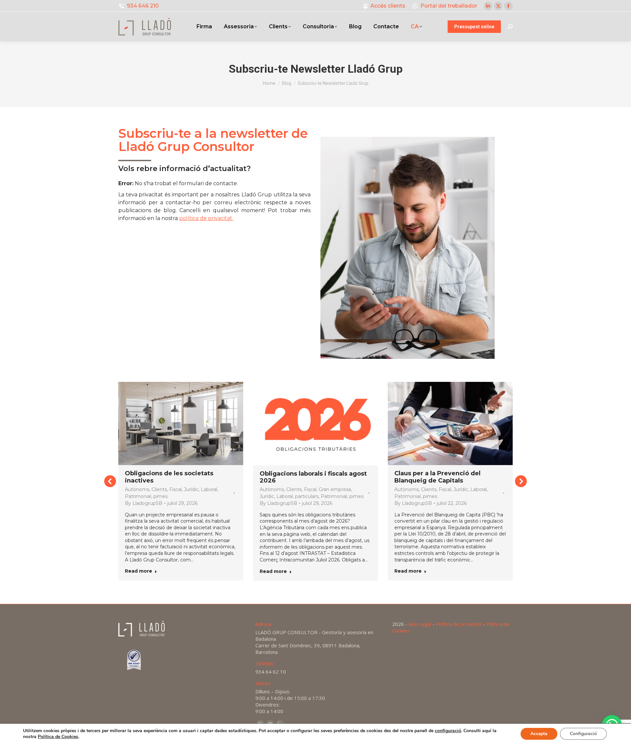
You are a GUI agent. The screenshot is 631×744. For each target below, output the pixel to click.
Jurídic (191, 489)
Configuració (583, 734)
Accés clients (387, 6)
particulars (306, 496)
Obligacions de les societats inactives (169, 477)
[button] (110, 481)
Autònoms (137, 489)
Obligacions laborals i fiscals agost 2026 (313, 477)
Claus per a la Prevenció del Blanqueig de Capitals (437, 477)
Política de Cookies (58, 736)
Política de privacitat (458, 624)
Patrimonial (138, 496)
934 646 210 (143, 6)
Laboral (209, 489)
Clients (159, 489)
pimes (160, 496)
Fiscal (175, 489)
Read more (138, 571)
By (143, 503)
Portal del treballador (448, 6)
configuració (448, 731)
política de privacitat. (206, 218)
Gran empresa (335, 489)
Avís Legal (420, 624)
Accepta (539, 734)
